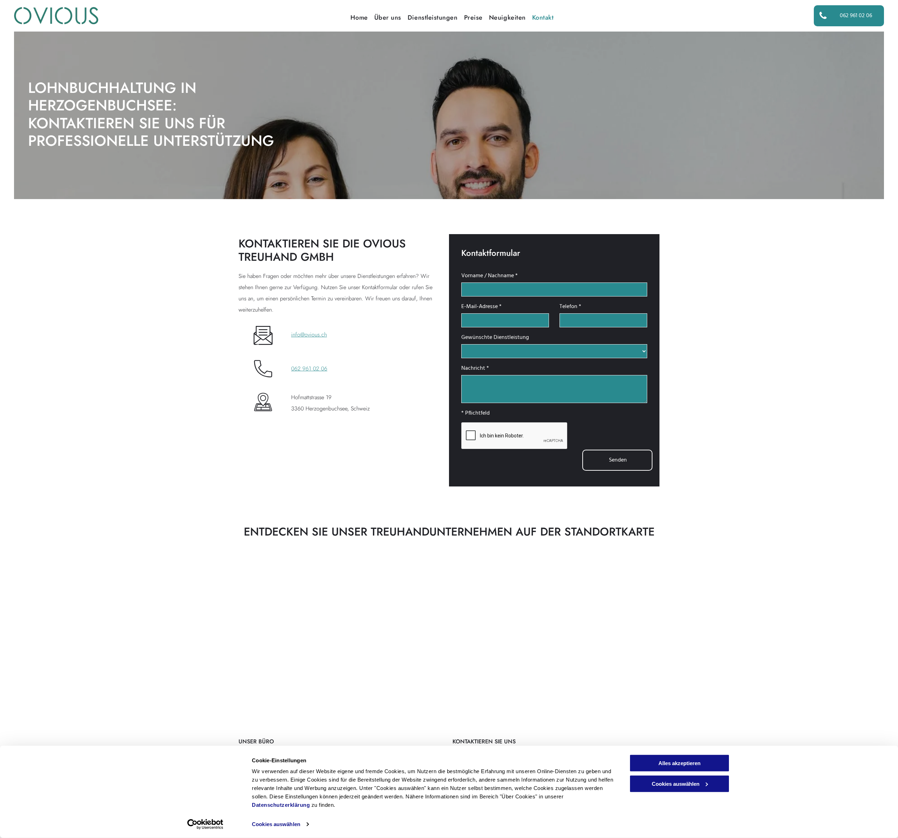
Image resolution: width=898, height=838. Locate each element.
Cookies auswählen (276, 824)
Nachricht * (475, 368)
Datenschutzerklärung (281, 805)
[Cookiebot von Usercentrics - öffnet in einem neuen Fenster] (205, 824)
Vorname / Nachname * (489, 275)
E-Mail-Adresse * (481, 306)
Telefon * (570, 306)
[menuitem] (356, 17)
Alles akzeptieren (679, 763)
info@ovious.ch (309, 335)
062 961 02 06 (309, 369)
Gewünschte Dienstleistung (495, 337)
